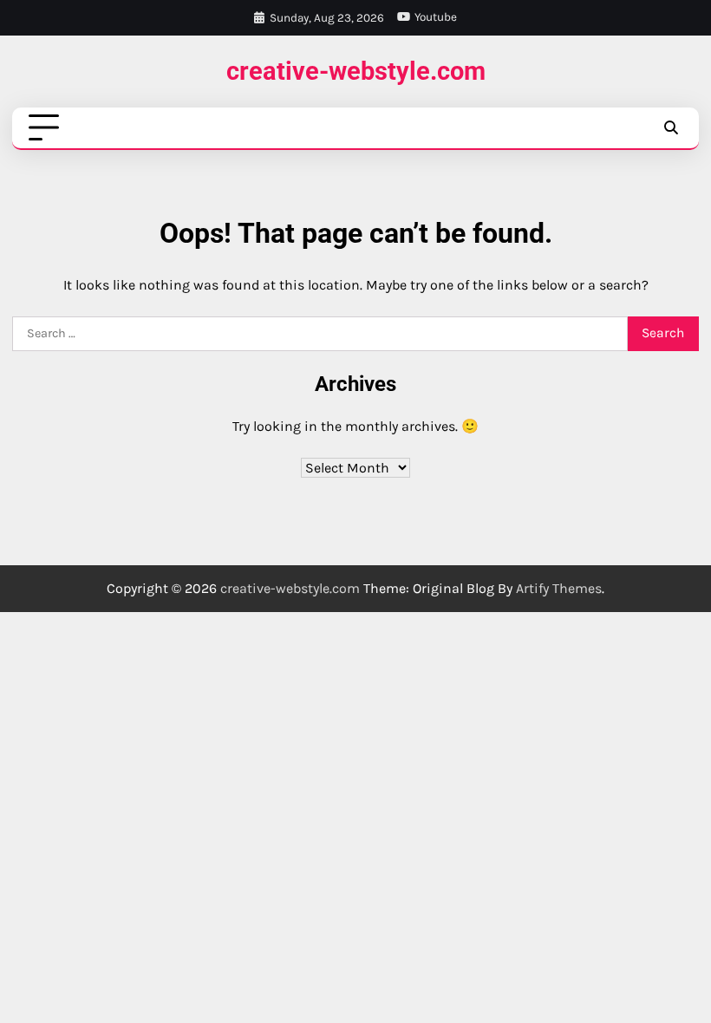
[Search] (671, 128)
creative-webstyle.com (356, 71)
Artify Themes (559, 588)
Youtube (435, 16)
